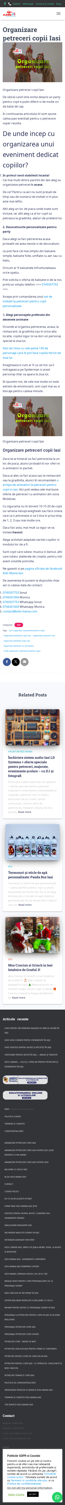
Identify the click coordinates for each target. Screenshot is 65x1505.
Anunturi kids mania (20, 751)
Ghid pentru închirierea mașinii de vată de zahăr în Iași (32, 1030)
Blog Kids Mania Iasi (15, 1177)
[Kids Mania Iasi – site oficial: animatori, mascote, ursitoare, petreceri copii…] (11, 13)
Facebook (5, 4)
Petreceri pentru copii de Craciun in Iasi (26, 1356)
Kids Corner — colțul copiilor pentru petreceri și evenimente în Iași (31, 1064)
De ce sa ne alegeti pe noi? (18, 1198)
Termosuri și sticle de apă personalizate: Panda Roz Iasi (30, 874)
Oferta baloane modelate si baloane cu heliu (29, 1300)
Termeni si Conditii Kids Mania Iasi (23, 1397)
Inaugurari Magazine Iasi (18, 1225)
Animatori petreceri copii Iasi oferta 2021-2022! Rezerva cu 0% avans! (29, 1152)
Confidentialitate (14, 1131)
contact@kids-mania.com (20, 611)
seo (19, 625)
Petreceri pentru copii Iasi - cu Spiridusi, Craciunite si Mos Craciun (33, 1365)
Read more (24, 812)
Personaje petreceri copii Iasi (20, 1327)
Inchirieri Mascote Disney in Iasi (22, 1232)
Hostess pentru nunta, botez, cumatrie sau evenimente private (27, 1215)
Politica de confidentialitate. (24, 1483)
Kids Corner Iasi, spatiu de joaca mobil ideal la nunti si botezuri (33, 1249)
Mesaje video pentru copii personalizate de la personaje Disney (29, 1283)
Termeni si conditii (15, 1123)
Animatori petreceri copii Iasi (20, 1143)
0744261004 (11, 597)
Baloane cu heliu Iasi (16, 1169)
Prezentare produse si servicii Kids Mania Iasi (29, 1390)
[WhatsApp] (57, 1497)
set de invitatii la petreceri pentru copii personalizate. (27, 301)
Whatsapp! (28, 3)
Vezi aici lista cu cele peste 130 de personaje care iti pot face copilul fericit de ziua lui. (32, 353)
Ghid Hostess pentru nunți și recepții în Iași (28, 1047)
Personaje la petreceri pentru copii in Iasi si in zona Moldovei (32, 1317)
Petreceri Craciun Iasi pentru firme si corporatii (31, 1349)
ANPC (7, 1109)
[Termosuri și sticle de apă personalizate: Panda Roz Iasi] (32, 842)
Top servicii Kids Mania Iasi (19, 1404)
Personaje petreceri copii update (22, 1334)
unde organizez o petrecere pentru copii (22, 651)
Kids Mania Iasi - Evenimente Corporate (25, 1259)
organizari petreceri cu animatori (19, 646)
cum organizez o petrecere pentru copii (27, 630)
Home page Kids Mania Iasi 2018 (21, 1206)
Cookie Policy (12, 1191)
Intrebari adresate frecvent (19, 1240)
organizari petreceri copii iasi (17, 641)
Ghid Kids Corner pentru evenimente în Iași (27, 1040)
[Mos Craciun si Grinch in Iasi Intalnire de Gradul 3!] (32, 935)
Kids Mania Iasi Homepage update (22, 1266)
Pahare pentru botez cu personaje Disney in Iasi (30, 1307)
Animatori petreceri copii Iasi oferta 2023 (26, 1162)
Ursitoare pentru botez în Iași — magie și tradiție (31, 1054)
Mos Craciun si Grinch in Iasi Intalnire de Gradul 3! (30, 967)
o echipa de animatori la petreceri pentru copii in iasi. (31, 485)
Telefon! (16, 3)
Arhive (6, 1447)
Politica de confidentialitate (20, 1382)
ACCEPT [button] (32, 1494)
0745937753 (50, 284)
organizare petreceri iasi (44, 635)
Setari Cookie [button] (16, 1494)
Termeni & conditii (45, 3)
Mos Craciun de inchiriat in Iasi (21, 1293)
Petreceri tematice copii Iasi (19, 1375)
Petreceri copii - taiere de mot (20, 1341)
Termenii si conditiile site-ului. (29, 1480)
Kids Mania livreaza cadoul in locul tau (26, 1274)
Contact (9, 1184)
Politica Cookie (13, 1116)
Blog (58, 3)
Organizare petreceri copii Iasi (17, 635)
